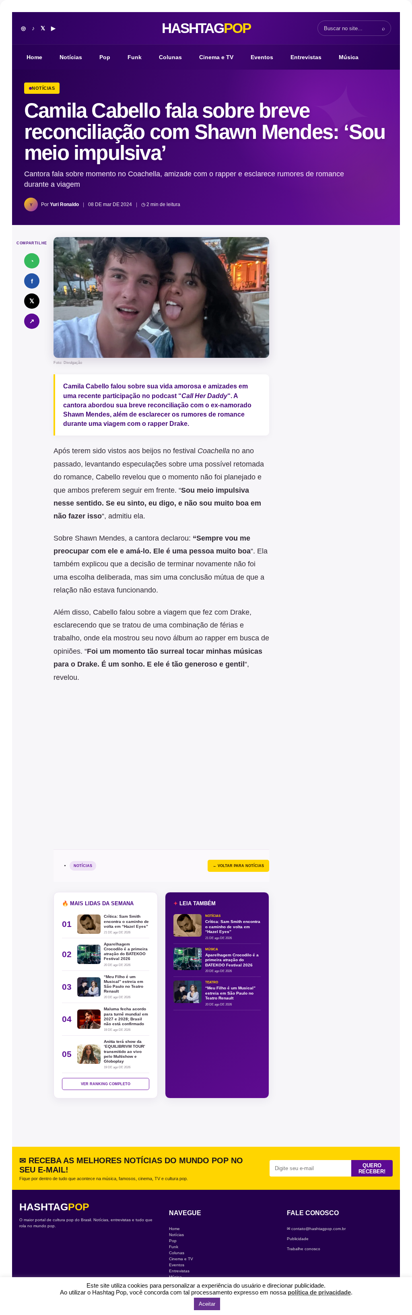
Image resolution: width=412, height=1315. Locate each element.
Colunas (170, 57)
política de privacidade (319, 1292)
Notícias (71, 57)
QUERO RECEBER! (371, 1168)
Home (34, 57)
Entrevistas (305, 57)
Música (348, 57)
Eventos (262, 57)
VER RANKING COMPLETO (105, 1084)
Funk (135, 57)
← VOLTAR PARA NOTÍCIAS (238, 866)
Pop (104, 57)
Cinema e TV (216, 57)
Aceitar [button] (207, 1304)
